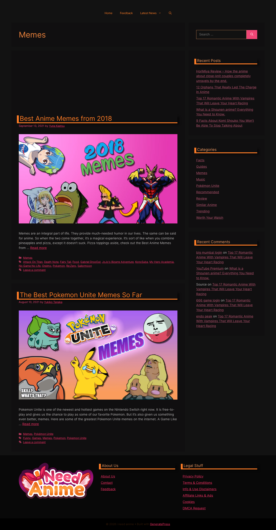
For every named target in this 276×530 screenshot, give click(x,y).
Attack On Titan (33, 261)
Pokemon (59, 265)
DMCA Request (194, 508)
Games (36, 438)
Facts (200, 160)
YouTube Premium (210, 268)
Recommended (207, 192)
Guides (201, 166)
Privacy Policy (193, 476)
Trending (203, 211)
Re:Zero (71, 265)
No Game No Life (30, 265)
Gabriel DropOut (90, 261)
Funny (27, 438)
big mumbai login (209, 252)
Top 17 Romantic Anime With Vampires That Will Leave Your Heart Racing (224, 257)
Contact (107, 483)
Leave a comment (34, 269)
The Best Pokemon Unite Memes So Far (81, 295)
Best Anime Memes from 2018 (66, 118)
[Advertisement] (98, 86)
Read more (38, 248)
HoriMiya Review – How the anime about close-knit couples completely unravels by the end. (223, 76)
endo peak (204, 316)
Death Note (51, 261)
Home (108, 13)
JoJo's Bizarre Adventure (118, 261)
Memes (27, 257)
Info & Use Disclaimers (199, 489)
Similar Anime (206, 205)
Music (200, 179)
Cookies (189, 502)
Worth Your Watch (209, 218)
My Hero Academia (161, 261)
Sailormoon (85, 265)
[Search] (252, 34)
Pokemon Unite (76, 438)
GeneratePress (160, 524)
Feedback (126, 13)
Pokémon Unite (43, 433)
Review (201, 198)
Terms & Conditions (197, 483)
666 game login (208, 300)
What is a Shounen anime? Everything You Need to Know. (225, 273)
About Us (108, 476)
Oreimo (46, 265)
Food (75, 261)
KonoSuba (141, 261)
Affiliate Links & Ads (198, 495)
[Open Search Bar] (170, 13)
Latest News (148, 13)
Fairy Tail (65, 261)
